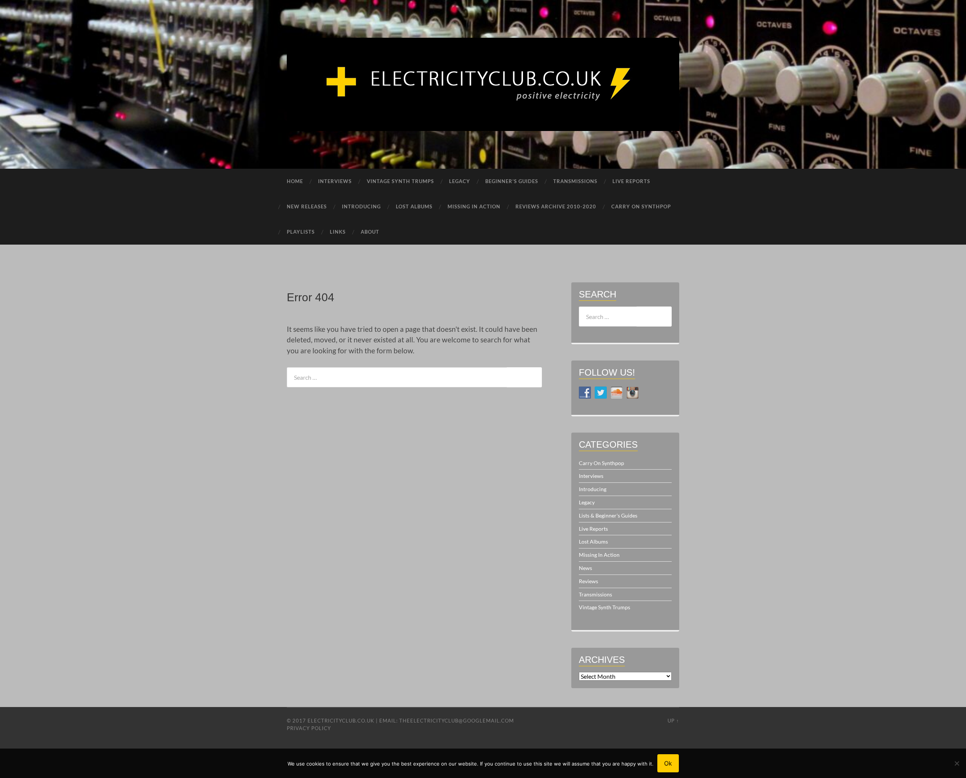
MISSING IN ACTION (474, 206)
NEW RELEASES (307, 206)
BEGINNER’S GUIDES (511, 181)
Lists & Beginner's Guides (608, 515)
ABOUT (370, 232)
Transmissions (595, 594)
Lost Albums (593, 541)
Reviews (588, 581)
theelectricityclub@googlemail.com (456, 721)
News (585, 568)
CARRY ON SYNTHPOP (641, 206)
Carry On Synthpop (601, 463)
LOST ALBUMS (414, 206)
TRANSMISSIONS (575, 181)
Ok (668, 763)
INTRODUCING (361, 206)
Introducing (592, 489)
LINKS (338, 232)
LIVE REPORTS (631, 181)
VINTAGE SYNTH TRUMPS (400, 181)
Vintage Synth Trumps (604, 607)
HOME (295, 181)
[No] (956, 763)
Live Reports (593, 528)
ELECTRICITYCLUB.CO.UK (341, 721)
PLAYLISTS (301, 232)
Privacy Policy (309, 728)
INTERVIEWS (335, 181)
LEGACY (459, 181)
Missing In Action (599, 555)
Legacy (587, 502)
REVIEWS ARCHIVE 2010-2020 (555, 206)
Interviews (591, 476)
